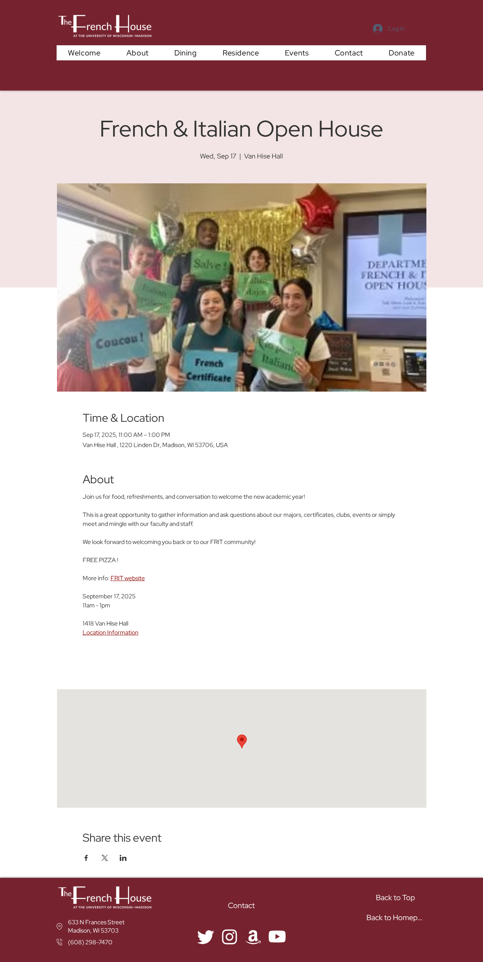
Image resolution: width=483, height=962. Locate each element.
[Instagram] (230, 937)
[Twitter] (206, 937)
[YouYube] (277, 937)
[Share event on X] (104, 858)
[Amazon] (253, 937)
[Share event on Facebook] (86, 858)
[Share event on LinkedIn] (123, 858)
